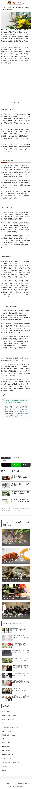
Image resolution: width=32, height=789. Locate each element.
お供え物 (15, 457)
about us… (8, 783)
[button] (26, 465)
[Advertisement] (16, 82)
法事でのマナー (6, 457)
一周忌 (20, 457)
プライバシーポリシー (23, 783)
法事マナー (5, 460)
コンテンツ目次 (14, 102)
